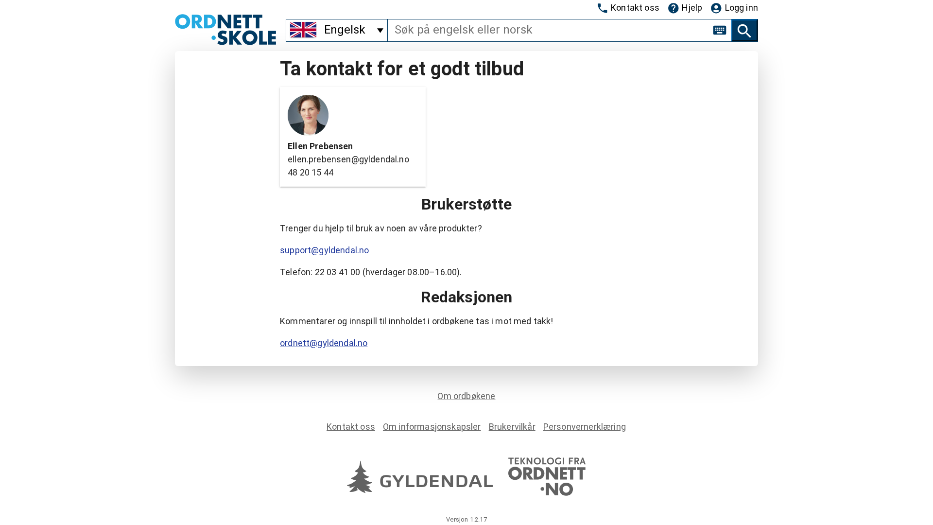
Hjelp (692, 7)
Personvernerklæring (584, 426)
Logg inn (741, 7)
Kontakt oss (635, 7)
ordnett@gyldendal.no (323, 343)
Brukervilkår (512, 426)
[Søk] (744, 30)
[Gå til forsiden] (225, 42)
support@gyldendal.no (324, 250)
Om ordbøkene (466, 396)
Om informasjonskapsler (432, 426)
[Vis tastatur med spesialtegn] (719, 29)
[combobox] (548, 29)
